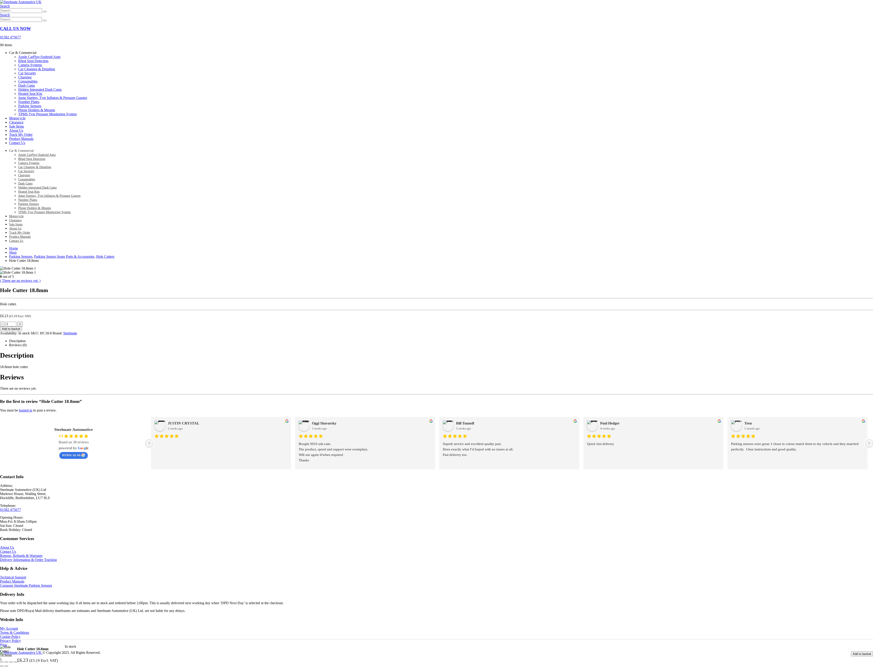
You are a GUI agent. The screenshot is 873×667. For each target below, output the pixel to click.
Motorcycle (17, 118)
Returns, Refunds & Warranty (21, 556)
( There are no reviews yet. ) (20, 281)
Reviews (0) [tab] (18, 345)
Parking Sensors (29, 106)
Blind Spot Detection (33, 61)
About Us (16, 130)
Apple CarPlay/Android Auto (39, 57)
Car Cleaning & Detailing (36, 69)
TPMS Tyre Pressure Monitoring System (47, 114)
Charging (25, 77)
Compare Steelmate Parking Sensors (26, 585)
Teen (748, 423)
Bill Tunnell (465, 423)
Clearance (16, 122)
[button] (5, 6)
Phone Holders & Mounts (36, 110)
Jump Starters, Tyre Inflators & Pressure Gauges (52, 98)
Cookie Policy (10, 637)
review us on (71, 455)
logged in (25, 410)
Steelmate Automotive (73, 429)
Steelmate (70, 333)
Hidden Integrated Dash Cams (40, 89)
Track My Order (21, 134)
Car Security (27, 73)
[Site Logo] (21, 2)
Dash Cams (26, 85)
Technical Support (13, 577)
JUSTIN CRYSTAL (183, 423)
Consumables (28, 81)
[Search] (45, 11)
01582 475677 (10, 510)
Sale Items (16, 126)
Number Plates (28, 102)
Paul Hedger (610, 423)
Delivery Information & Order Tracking (28, 560)
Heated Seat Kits (30, 94)
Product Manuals (21, 139)
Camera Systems (30, 65)
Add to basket (11, 329)
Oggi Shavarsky (324, 423)
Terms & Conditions (14, 632)
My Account (9, 628)
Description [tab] (17, 341)
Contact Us (17, 143)
